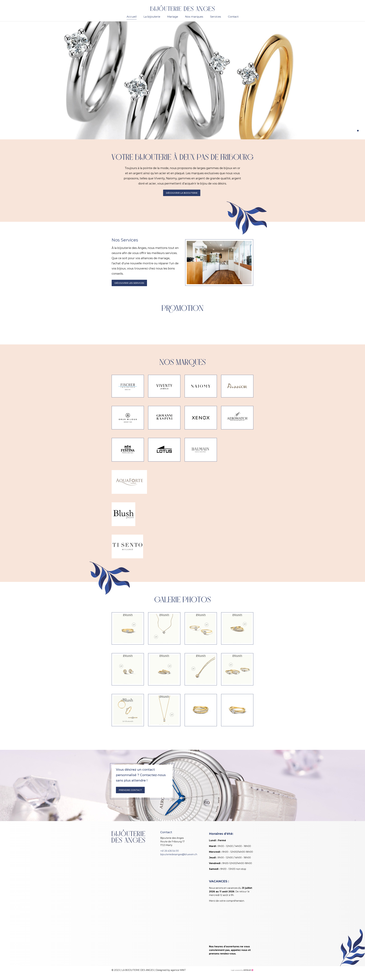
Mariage (172, 16)
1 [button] (352, 131)
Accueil (132, 16)
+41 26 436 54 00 (169, 850)
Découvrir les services (129, 283)
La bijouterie (152, 16)
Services (215, 16)
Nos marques (194, 16)
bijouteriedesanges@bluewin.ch (178, 854)
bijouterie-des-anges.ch (182, 8)
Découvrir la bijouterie (181, 192)
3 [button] (358, 131)
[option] (182, 80)
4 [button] (361, 131)
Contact (233, 16)
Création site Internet (244, 970)
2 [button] (355, 131)
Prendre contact (130, 790)
